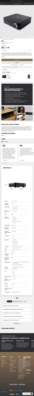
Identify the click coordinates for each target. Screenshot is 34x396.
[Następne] (31, 72)
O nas (2, 358)
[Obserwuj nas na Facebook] (23, 373)
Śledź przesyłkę (3, 363)
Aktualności (3, 360)
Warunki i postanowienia (12, 369)
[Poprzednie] (30, 72)
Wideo (6, 141)
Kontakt (2, 366)
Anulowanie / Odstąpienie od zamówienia (12, 364)
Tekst (2, 141)
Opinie (2, 365)
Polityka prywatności (13, 371)
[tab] (9, 301)
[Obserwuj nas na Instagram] (26, 373)
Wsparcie (11, 358)
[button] (3, 56)
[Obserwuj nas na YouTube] (28, 373)
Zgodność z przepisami (13, 367)
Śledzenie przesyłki (13, 360)
